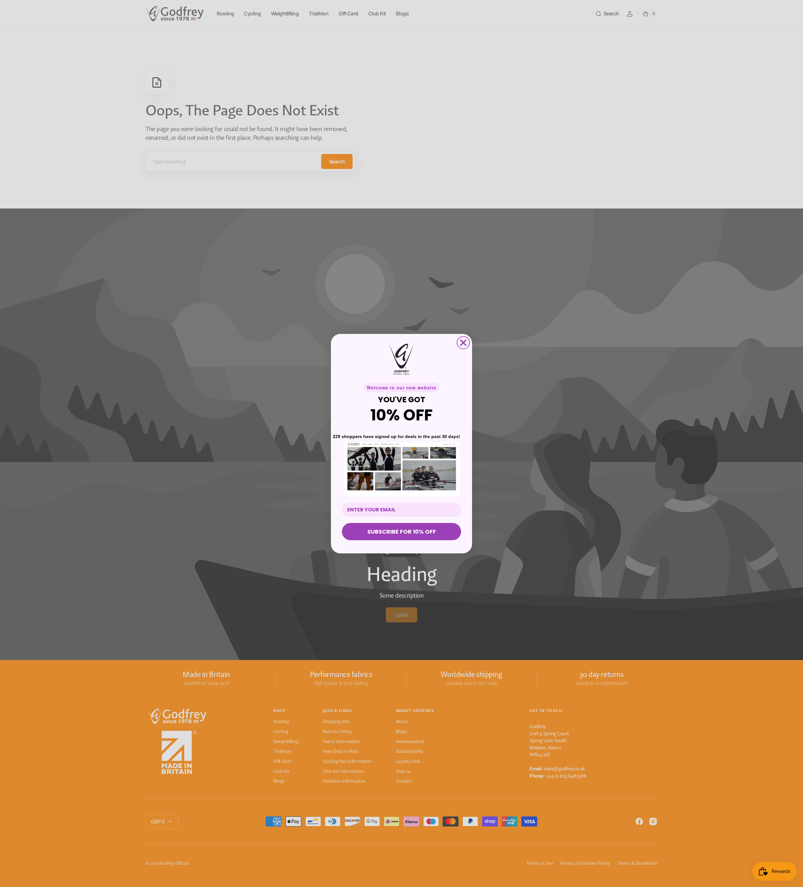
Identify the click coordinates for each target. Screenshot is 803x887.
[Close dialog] (463, 342)
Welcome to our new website (401, 387)
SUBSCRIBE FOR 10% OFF (401, 532)
